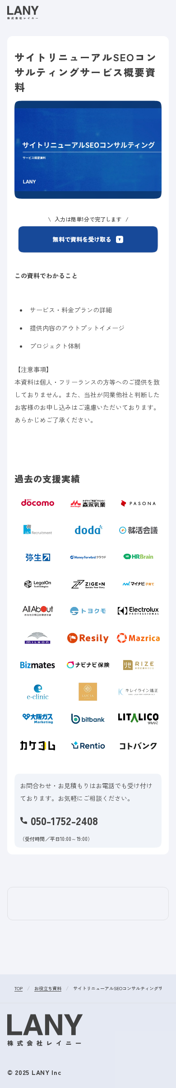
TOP (18, 989)
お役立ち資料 (47, 989)
